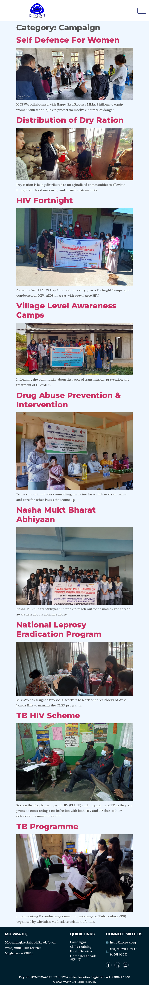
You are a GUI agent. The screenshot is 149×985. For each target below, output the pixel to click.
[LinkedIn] (117, 965)
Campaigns (78, 942)
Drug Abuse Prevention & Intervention (68, 399)
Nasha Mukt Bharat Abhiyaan (56, 514)
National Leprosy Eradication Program (58, 629)
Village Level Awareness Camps (66, 310)
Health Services (81, 951)
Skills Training (80, 947)
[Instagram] (126, 965)
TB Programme (47, 826)
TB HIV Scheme (48, 715)
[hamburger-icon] (141, 11)
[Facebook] (109, 965)
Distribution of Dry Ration (70, 120)
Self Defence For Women (68, 40)
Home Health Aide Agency (83, 957)
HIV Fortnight (44, 200)
